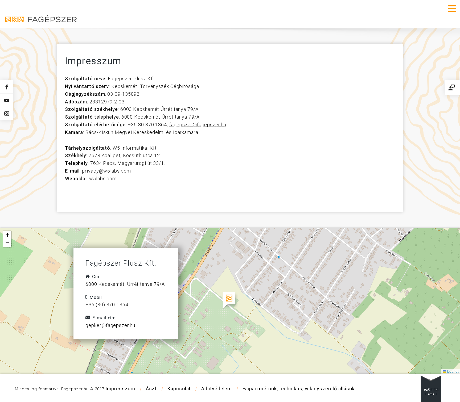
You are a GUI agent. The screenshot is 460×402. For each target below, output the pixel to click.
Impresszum (120, 379)
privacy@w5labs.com (106, 161)
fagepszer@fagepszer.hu (197, 115)
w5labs (431, 379)
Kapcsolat (179, 379)
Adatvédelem (216, 379)
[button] (230, 291)
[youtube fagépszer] (6, 100)
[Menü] (452, 8)
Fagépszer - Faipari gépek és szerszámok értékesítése (26, 8)
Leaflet (452, 361)
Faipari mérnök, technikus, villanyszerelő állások (299, 379)
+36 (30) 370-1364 (106, 295)
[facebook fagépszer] (6, 86)
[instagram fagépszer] (6, 113)
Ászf (151, 379)
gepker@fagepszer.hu (110, 315)
